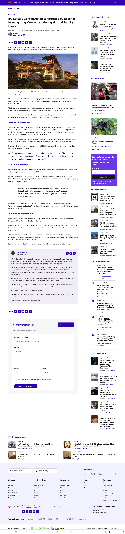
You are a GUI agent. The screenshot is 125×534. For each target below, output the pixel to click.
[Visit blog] (37, 511)
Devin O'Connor (106, 276)
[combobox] (20, 470)
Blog (93, 2)
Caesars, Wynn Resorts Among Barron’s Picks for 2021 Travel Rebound (108, 39)
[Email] (74, 253)
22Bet (36, 483)
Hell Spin (36, 490)
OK (108, 532)
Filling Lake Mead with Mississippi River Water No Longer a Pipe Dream (105, 305)
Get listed (11, 485)
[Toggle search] (115, 2)
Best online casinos (65, 483)
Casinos (86, 485)
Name (16, 368)
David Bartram (82, 458)
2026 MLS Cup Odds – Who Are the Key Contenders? (108, 251)
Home (104, 483)
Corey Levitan (106, 309)
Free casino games (65, 485)
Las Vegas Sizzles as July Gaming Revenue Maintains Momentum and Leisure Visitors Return (36, 445)
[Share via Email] (30, 42)
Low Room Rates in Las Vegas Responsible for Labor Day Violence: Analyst (105, 288)
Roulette (62, 490)
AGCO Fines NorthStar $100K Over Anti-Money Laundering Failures (108, 407)
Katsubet (36, 493)
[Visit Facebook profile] (27, 511)
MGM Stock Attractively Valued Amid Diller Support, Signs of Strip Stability (108, 379)
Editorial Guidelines (13, 493)
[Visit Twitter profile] (23, 511)
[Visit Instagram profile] (34, 511)
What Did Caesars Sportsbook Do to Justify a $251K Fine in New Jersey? (108, 393)
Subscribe (103, 177)
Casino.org (102, 528)
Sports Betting (68, 2)
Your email (95, 168)
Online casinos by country (110, 500)
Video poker (63, 495)
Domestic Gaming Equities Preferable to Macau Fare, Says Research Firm (107, 67)
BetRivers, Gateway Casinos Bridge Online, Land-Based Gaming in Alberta (108, 238)
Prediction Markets (48, 2)
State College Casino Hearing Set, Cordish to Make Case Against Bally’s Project (105, 270)
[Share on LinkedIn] (23, 42)
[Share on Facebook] (15, 42)
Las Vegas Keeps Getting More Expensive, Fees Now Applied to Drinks (106, 339)
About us (11, 480)
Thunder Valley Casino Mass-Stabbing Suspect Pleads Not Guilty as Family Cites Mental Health (108, 422)
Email (45, 368)
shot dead (26, 244)
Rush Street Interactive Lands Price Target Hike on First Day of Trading (108, 53)
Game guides (64, 480)
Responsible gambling (14, 498)
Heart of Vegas (38, 498)
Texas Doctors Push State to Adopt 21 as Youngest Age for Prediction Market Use (108, 211)
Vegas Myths (59, 2)
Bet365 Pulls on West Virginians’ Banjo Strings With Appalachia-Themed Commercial (107, 364)
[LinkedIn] (70, 253)
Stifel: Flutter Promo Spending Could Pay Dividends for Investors (108, 225)
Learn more (75, 532)
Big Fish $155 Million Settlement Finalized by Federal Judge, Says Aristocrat (105, 322)
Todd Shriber (109, 44)
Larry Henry (101, 110)
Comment (17, 347)
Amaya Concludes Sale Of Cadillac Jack (108, 25)
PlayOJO (36, 495)
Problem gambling (108, 493)
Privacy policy (106, 488)
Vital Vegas (87, 2)
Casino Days (37, 488)
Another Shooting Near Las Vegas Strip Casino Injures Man (103, 106)
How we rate (11, 495)
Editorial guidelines (108, 495)
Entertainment (78, 2)
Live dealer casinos (65, 498)
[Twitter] (67, 253)
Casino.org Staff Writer (104, 146)
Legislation (37, 2)
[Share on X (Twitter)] (26, 42)
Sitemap (105, 490)
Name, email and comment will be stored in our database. (34, 379)
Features (86, 488)
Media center (106, 498)
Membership (11, 488)
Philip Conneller (18, 35)
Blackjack (62, 493)
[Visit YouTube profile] (30, 511)
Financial (30, 2)
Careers (10, 490)
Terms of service (107, 485)
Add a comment (66, 325)
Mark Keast (109, 203)
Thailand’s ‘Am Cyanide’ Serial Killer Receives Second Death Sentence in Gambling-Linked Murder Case (93, 445)
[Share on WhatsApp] (19, 42)
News (24, 2)
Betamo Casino (38, 485)
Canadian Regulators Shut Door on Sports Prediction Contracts (107, 198)
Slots (61, 488)
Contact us (11, 483)
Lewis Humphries (111, 255)
